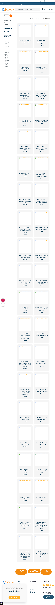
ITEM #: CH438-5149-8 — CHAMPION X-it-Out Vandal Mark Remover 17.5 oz (25, 230)
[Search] (10, 15)
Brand (5, 40)
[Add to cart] (29, 27)
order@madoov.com (48, 585)
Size (5, 51)
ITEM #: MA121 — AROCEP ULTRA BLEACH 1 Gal (25, 41)
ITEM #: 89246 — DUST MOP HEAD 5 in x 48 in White (41, 497)
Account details (32, 588)
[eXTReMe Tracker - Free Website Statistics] (1, 604)
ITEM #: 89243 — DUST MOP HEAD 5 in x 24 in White (25, 471)
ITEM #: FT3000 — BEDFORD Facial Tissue (25, 68)
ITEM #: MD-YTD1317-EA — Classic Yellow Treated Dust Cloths (41, 282)
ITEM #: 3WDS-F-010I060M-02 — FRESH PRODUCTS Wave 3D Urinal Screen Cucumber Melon (41, 525)
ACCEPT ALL (14, 597)
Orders (32, 585)
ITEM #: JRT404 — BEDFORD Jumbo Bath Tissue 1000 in (41, 95)
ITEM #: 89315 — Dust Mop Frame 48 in (25, 443)
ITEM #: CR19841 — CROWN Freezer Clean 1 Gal (41, 363)
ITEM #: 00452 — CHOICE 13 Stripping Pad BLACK (41, 228)
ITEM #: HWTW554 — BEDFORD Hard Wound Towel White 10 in (41, 69)
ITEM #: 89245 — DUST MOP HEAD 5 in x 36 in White (25, 497)
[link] (34, 18)
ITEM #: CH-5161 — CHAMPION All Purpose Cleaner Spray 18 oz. (41, 175)
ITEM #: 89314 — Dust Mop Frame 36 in (41, 418)
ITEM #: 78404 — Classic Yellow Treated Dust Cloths (25, 282)
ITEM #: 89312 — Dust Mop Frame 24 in (25, 418)
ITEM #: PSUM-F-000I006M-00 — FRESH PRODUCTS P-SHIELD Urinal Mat (25, 524)
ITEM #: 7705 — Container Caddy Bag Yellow (25, 309)
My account (23, 4)
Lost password (32, 592)
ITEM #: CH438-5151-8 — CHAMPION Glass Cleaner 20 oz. (25, 201)
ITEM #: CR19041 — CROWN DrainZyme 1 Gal (42, 334)
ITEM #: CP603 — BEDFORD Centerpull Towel (42, 42)
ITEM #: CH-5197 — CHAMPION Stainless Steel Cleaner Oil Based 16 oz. (41, 202)
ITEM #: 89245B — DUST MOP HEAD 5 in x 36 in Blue (41, 471)
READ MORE (14, 594)
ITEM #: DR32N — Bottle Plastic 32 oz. (25, 174)
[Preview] (29, 33)
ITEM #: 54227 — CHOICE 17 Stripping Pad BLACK (41, 256)
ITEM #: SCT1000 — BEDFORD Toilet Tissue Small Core (41, 148)
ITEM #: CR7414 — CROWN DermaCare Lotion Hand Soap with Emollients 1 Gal (25, 336)
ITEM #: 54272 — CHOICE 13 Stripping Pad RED (25, 256)
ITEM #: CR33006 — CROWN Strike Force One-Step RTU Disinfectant (25, 392)
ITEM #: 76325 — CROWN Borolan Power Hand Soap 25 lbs (41, 309)
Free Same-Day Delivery (10, 4)
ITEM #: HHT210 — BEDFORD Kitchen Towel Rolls (25, 122)
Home (19, 581)
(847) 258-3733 (47, 584)
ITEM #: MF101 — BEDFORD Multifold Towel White (41, 121)
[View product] (29, 30)
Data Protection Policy (14, 591)
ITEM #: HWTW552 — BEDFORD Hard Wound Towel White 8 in (25, 95)
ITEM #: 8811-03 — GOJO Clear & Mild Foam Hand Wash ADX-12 (42, 553)
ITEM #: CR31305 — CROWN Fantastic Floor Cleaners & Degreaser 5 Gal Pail (25, 364)
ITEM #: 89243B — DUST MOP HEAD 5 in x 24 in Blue (41, 444)
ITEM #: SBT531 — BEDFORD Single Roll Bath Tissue (25, 148)
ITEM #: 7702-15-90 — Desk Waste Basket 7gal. (42, 390)
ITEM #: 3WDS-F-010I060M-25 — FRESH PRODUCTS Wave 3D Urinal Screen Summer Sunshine (25, 554)
